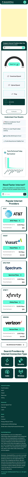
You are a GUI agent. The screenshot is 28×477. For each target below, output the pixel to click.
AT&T (2, 390)
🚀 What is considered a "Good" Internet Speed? (11, 122)
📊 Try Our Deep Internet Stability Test (13, 141)
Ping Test (3, 407)
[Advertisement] (14, 23)
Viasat (3, 392)
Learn (2, 409)
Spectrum (3, 395)
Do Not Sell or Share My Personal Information (12, 426)
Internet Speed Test (6, 404)
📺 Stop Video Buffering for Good (12, 135)
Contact (3, 419)
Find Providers (4, 388)
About (2, 416)
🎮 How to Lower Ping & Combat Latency (11, 129)
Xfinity (3, 397)
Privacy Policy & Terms (7, 421)
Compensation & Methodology (9, 424)
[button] (23, 48)
